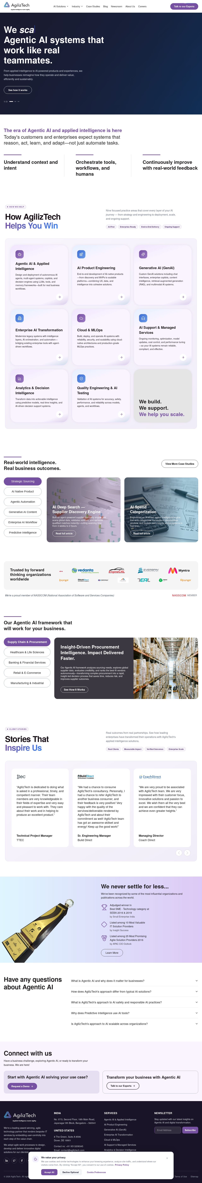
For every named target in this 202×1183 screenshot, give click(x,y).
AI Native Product (23, 491)
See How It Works (74, 689)
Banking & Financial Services (27, 662)
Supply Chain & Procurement (27, 642)
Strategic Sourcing (22, 481)
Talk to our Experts (184, 6)
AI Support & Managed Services (120, 1144)
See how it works (17, 90)
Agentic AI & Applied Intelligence (120, 1119)
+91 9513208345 (74, 1146)
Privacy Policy (122, 1164)
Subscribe (190, 1130)
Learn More (112, 952)
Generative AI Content (23, 512)
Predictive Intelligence (23, 532)
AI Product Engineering (115, 1124)
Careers (142, 6)
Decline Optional (70, 1172)
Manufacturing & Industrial (27, 683)
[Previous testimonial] (179, 853)
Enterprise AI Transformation (118, 1134)
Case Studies (93, 6)
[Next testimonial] (187, 853)
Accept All (49, 1172)
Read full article (64, 533)
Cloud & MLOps (112, 1139)
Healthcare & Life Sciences (27, 652)
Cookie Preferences (96, 1172)
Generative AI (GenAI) (115, 1129)
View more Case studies (179, 464)
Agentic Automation (23, 501)
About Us (130, 6)
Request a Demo (20, 1086)
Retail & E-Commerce (27, 672)
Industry (76, 6)
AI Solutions (59, 6)
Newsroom (116, 6)
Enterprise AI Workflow (22, 522)
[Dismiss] (167, 1158)
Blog (105, 6)
